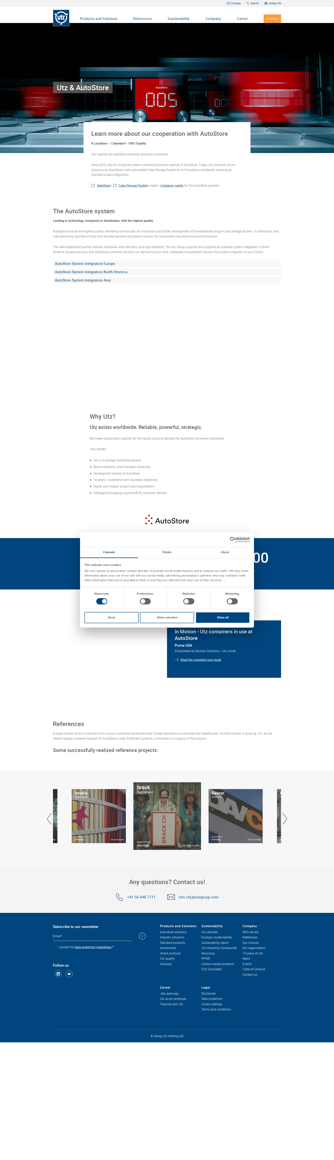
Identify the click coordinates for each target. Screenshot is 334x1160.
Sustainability (179, 18)
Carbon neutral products (217, 964)
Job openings (169, 993)
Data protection (211, 999)
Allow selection (167, 617)
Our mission (251, 943)
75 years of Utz (253, 953)
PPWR (205, 958)
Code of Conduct (254, 969)
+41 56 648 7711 (141, 897)
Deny (111, 617)
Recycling (208, 953)
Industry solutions (172, 937)
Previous (49, 819)
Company (213, 18)
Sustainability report (215, 943)
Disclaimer (208, 993)
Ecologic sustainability (216, 937)
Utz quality (167, 958)
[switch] (145, 601)
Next (285, 819)
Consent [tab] (109, 552)
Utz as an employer (173, 999)
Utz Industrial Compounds (219, 948)
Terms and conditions (216, 1009)
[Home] (61, 18)
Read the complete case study (201, 660)
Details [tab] (167, 552)
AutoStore (104, 185)
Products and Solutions (99, 18)
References (142, 18)
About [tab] (225, 552)
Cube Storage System (133, 185)
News (246, 958)
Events (247, 964)
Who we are (250, 932)
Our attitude (209, 932)
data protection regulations (93, 947)
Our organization (254, 948)
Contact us (250, 974)
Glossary (166, 964)
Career (242, 18)
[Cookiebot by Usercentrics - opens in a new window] (233, 540)
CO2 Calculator (211, 969)
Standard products (172, 943)
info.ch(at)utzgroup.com (198, 897)
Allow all (222, 617)
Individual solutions (173, 932)
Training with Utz (171, 1004)
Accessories (168, 948)
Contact (272, 18)
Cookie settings (211, 1004)
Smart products (170, 953)
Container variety (171, 185)
